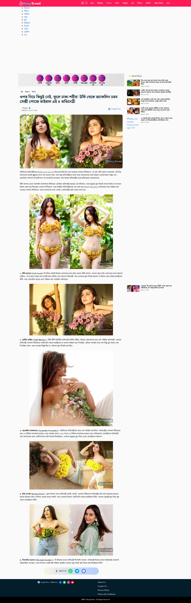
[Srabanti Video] (40, 78)
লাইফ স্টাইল (158, 3)
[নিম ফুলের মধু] (93, 78)
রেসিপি (148, 3)
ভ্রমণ (168, 3)
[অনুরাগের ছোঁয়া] (49, 78)
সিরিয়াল (100, 3)
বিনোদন (27, 8)
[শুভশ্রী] (75, 78)
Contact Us (102, 586)
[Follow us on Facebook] (60, 582)
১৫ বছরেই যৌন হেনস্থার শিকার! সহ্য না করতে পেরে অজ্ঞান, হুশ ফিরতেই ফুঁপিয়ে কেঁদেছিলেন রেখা (156, 119)
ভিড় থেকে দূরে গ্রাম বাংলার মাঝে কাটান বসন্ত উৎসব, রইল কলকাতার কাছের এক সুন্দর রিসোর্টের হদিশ (156, 82)
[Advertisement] (95, 54)
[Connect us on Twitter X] (68, 582)
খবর (92, 3)
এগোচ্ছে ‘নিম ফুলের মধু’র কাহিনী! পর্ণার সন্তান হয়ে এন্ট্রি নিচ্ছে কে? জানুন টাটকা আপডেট (156, 287)
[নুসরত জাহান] (57, 78)
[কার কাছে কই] (102, 78)
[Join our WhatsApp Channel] (64, 582)
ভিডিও (139, 3)
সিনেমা (109, 3)
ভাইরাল (125, 3)
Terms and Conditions (106, 594)
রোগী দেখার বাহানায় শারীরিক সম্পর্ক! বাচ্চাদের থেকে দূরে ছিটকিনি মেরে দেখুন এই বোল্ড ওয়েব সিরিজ (155, 110)
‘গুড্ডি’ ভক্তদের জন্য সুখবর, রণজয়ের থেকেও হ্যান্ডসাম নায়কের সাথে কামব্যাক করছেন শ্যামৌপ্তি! (156, 91)
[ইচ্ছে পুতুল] (84, 78)
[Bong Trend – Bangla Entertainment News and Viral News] (30, 3)
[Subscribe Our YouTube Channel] (72, 582)
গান (25, 35)
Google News (116, 109)
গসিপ (117, 3)
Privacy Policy (103, 590)
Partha (25, 108)
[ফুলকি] (66, 78)
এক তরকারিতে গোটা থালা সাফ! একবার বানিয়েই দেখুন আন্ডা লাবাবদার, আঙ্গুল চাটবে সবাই (155, 100)
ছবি (132, 3)
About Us (101, 582)
